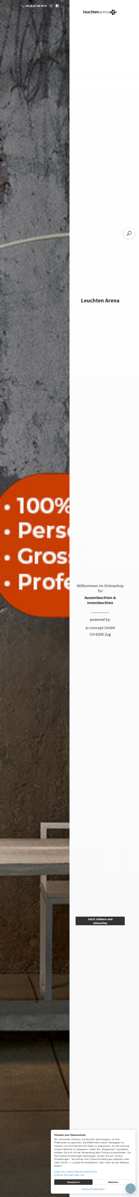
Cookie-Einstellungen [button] (93, 1189)
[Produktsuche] (129, 233)
